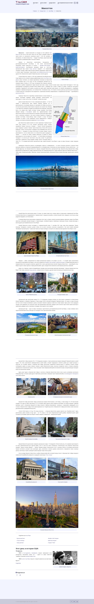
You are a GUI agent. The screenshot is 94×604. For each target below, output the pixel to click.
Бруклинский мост (21, 538)
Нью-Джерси (29, 111)
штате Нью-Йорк (26, 559)
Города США (52, 2)
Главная (35, 11)
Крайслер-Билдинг (20, 67)
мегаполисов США (20, 93)
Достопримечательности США (65, 2)
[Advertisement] (47, 201)
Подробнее (18, 563)
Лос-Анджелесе (26, 553)
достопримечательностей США (44, 72)
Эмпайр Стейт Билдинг (53, 538)
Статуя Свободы (40, 120)
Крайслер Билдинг (52, 540)
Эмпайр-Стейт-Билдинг (45, 65)
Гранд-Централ (32, 270)
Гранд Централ (33, 68)
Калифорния (34, 553)
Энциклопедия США (22, 4)
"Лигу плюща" (49, 455)
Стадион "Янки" (51, 542)
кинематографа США (30, 556)
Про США (35, 2)
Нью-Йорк (51, 11)
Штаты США (43, 2)
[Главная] (21, 2)
